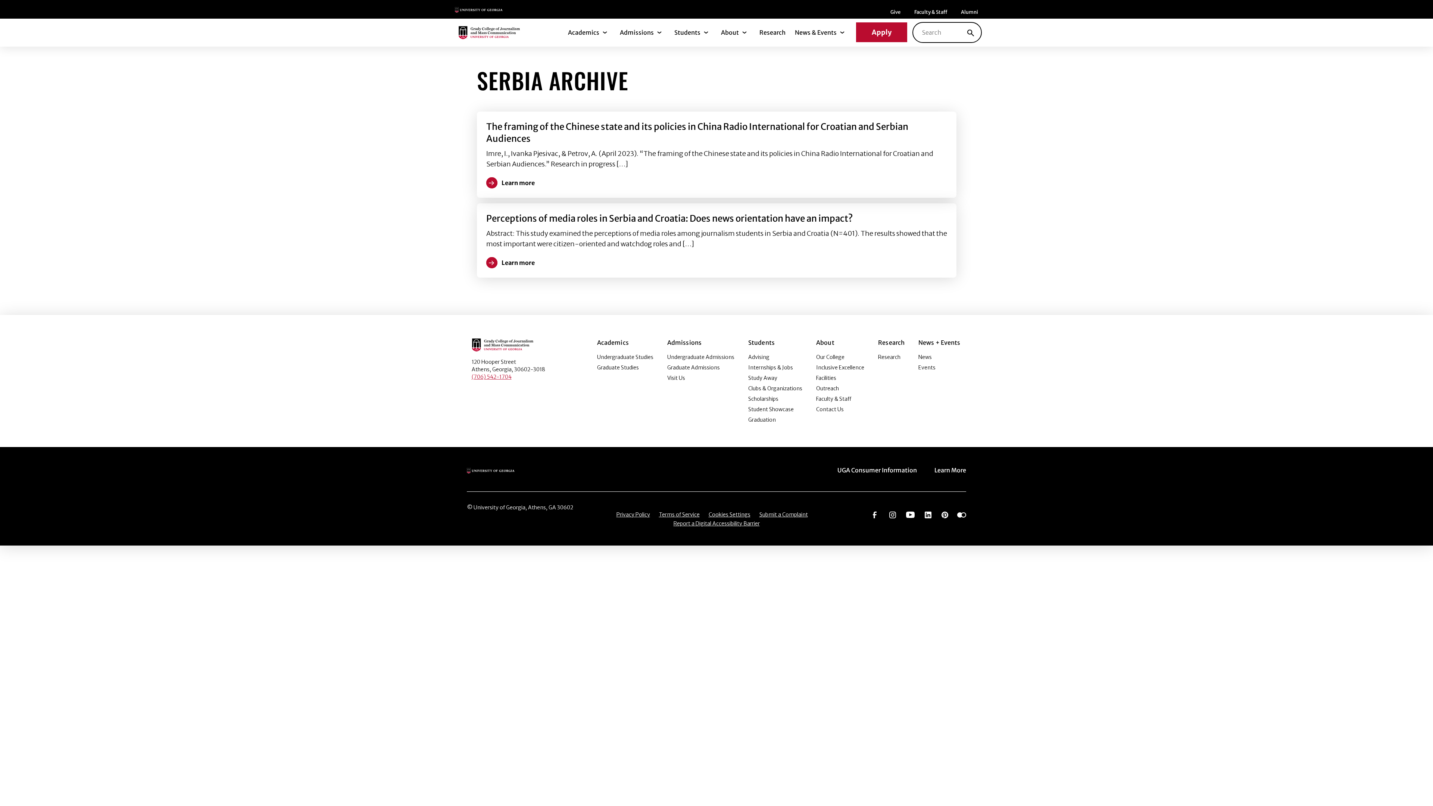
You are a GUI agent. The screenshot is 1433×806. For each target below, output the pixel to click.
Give (895, 12)
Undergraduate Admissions (700, 357)
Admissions (637, 32)
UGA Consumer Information (877, 470)
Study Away (762, 378)
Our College (830, 357)
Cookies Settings (729, 514)
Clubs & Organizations (775, 388)
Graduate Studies (618, 367)
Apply (882, 32)
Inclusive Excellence (840, 367)
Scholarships (763, 399)
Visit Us (676, 378)
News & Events (816, 32)
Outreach (827, 388)
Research (772, 32)
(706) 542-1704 (492, 377)
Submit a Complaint (783, 514)
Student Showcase (771, 409)
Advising (758, 357)
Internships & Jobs (770, 367)
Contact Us (830, 409)
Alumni (969, 12)
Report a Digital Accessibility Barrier (717, 523)
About (730, 32)
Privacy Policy (633, 514)
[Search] (970, 32)
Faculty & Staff (930, 12)
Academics (583, 32)
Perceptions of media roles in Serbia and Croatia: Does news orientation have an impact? (669, 218)
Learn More (950, 470)
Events (927, 367)
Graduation (762, 419)
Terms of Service (679, 514)
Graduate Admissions (693, 367)
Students (687, 32)
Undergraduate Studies (625, 357)
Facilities (826, 378)
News (925, 357)
